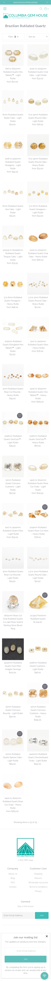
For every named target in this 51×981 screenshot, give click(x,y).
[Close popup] (46, 936)
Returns (38, 878)
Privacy (38, 891)
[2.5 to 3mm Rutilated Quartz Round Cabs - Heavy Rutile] (38, 284)
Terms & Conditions (38, 887)
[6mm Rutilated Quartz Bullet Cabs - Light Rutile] (13, 101)
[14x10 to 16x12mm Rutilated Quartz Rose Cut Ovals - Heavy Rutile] (13, 784)
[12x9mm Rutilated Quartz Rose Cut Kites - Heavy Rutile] (38, 514)
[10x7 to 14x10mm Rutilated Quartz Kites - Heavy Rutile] (38, 328)
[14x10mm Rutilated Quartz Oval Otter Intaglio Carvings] (13, 649)
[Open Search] (41, 8)
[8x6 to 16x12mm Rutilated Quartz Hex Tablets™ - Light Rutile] (13, 55)
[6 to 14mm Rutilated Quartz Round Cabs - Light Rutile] (38, 101)
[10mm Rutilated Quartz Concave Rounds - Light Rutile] (13, 693)
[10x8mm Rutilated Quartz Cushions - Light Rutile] (38, 649)
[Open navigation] (5, 8)
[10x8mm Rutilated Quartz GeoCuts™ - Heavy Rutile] (38, 422)
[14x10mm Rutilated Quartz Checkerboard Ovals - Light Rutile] (38, 740)
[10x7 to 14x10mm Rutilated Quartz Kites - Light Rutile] (13, 514)
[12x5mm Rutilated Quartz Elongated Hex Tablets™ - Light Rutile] (13, 328)
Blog (13, 878)
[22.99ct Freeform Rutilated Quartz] (38, 602)
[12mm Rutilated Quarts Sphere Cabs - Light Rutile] (13, 740)
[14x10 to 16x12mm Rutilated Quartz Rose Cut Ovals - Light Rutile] (38, 466)
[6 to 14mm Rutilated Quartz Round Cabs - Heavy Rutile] (38, 145)
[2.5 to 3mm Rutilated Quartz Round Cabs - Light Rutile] (38, 558)
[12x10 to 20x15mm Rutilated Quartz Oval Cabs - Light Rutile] (38, 55)
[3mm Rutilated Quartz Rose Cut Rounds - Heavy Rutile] (13, 375)
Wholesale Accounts (38, 882)
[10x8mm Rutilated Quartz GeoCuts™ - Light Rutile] (13, 422)
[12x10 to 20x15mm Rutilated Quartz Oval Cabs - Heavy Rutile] (38, 236)
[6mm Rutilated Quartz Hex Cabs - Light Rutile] (13, 192)
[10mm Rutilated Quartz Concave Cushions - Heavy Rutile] (38, 693)
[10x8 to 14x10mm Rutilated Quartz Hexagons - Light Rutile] (13, 145)
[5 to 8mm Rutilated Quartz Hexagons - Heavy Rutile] (13, 284)
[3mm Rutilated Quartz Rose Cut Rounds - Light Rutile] (13, 558)
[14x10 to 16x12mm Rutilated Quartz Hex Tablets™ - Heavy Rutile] (38, 375)
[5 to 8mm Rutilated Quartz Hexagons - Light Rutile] (38, 192)
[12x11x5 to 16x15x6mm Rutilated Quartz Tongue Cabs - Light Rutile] (13, 236)
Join (42, 915)
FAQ (13, 882)
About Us (12, 874)
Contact (12, 887)
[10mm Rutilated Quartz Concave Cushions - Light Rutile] (13, 466)
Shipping (38, 874)
